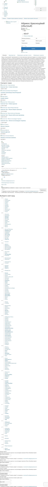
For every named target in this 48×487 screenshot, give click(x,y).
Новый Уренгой (8, 340)
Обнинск (6, 346)
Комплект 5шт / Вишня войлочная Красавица (12, 115)
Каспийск (7, 279)
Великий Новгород (9, 229)
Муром (6, 313)
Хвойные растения (5, 162)
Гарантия (6, 7)
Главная (5, 3)
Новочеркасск (8, 338)
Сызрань (7, 402)
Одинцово (7, 348)
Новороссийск (8, 334)
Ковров (6, 285)
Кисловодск (7, 284)
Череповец (7, 430)
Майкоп (6, 306)
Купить (33, 48)
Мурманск (7, 311)
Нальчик (6, 319)
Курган (6, 296)
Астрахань (7, 210)
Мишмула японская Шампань (8, 137)
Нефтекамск (7, 323)
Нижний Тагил (8, 329)
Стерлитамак (7, 399)
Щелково (7, 438)
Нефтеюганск (8, 324)
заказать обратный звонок (23, 2)
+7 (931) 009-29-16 (21, 0)
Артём (6, 207)
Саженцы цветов (5, 157)
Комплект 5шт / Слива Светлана (9, 87)
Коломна (7, 286)
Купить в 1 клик (24, 52)
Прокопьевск (7, 365)
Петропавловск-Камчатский (10, 363)
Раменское (7, 372)
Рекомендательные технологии (8, 182)
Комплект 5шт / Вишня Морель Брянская (11, 109)
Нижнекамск (7, 326)
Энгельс (6, 443)
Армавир (7, 206)
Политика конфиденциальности (8, 180)
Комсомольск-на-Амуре (10, 288)
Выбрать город (6, 15)
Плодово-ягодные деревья (7, 158)
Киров (6, 283)
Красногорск (7, 293)
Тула (6, 412)
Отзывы (5, 12)
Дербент (6, 244)
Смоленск (7, 394)
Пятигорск (7, 369)
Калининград (7, 274)
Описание (4, 55)
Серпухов (7, 392)
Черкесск (7, 432)
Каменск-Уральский (9, 276)
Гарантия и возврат (5, 146)
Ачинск (6, 211)
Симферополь (8, 393)
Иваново (6, 265)
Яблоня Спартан (5, 126)
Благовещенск (8, 224)
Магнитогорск (8, 305)
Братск (6, 225)
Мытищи (6, 314)
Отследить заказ (5, 147)
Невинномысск (8, 321)
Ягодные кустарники (6, 159)
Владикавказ (7, 231)
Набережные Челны (9, 316)
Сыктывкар (7, 403)
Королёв (6, 290)
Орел (6, 351)
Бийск (6, 222)
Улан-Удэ (7, 415)
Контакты (6, 13)
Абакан (6, 199)
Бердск (6, 220)
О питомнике (4, 143)
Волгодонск (7, 235)
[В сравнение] (22, 51)
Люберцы (7, 303)
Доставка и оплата (5, 145)
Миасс (6, 309)
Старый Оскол (8, 398)
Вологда (6, 237)
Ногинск (6, 341)
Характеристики (12, 55)
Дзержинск (7, 245)
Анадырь (7, 201)
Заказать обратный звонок (7, 173)
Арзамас (6, 205)
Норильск (7, 343)
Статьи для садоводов (6, 150)
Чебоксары (7, 428)
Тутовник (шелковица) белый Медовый (11, 92)
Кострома (7, 291)
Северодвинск (8, 388)
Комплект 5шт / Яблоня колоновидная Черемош (13, 120)
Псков (6, 367)
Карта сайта (4, 184)
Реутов (6, 373)
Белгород (7, 219)
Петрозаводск (8, 361)
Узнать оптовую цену (28, 36)
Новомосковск (8, 333)
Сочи (6, 395)
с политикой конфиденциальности (31, 191)
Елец (6, 253)
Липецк (6, 301)
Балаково (7, 214)
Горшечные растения (6, 163)
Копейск (6, 289)
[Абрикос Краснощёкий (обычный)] (12, 22)
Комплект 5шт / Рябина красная (9, 104)
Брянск (6, 226)
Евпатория (7, 251)
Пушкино (7, 368)
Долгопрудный (8, 248)
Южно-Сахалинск (8, 445)
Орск (6, 355)
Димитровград (8, 246)
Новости (3, 148)
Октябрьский (7, 349)
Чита (6, 433)
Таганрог (7, 405)
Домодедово (7, 249)
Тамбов (6, 407)
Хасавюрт (7, 424)
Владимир (7, 232)
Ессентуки (7, 255)
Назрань (6, 318)
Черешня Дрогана (5, 132)
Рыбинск (6, 377)
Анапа (6, 202)
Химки (6, 425)
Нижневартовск (8, 325)
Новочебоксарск (8, 336)
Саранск (6, 384)
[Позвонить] (35, 0)
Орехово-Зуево (8, 354)
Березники (7, 221)
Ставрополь (7, 397)
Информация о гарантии (39, 55)
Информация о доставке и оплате (24, 55)
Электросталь (8, 440)
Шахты (6, 435)
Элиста (6, 442)
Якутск (6, 448)
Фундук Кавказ (4, 98)
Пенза (6, 358)
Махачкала (7, 308)
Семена (3, 164)
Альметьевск (7, 200)
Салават (6, 380)
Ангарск (6, 204)
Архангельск (7, 209)
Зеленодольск (8, 261)
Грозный (6, 241)
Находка (6, 320)
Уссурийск (7, 418)
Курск (6, 298)
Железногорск (8, 258)
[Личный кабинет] (35, 3)
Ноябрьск (7, 344)
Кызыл (6, 299)
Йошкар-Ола (7, 270)
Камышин (7, 278)
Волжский (7, 236)
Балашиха (7, 215)
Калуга (6, 275)
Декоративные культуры (6, 160)
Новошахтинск (8, 339)
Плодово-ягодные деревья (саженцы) (15, 18)
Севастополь (7, 387)
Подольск (7, 364)
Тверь (6, 408)
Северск (6, 389)
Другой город (4, 171)
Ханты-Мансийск (8, 423)
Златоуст (7, 263)
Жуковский (7, 259)
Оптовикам (4, 152)
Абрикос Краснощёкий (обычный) (31, 18)
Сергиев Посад (8, 390)
